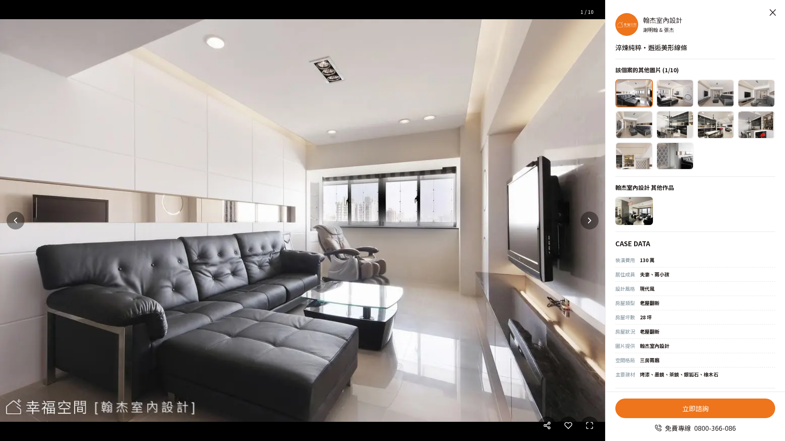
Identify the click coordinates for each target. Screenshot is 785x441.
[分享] (547, 425)
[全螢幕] (590, 425)
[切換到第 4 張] (756, 93)
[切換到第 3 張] (716, 93)
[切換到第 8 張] (756, 125)
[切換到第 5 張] (634, 125)
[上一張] (16, 220)
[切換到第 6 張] (675, 125)
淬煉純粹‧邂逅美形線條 (651, 47)
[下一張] (590, 220)
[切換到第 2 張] (675, 93)
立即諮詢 (695, 408)
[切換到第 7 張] (716, 125)
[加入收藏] (568, 425)
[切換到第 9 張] (634, 156)
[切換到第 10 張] (675, 156)
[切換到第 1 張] (634, 93)
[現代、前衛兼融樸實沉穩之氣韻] (634, 211)
